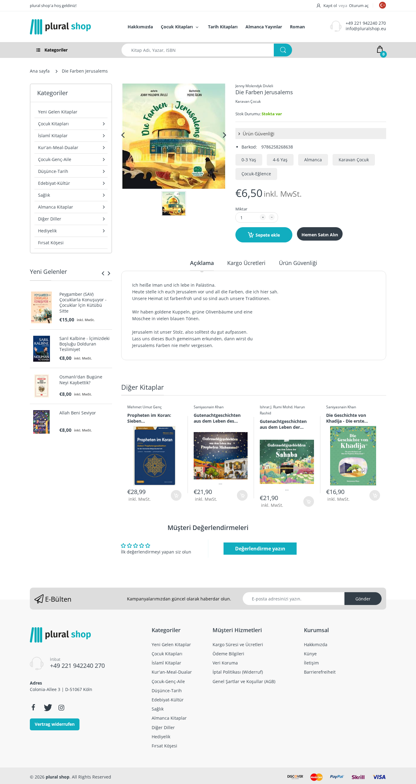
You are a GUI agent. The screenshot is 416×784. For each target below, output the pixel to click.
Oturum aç (358, 5)
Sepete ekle (268, 235)
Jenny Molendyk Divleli (254, 85)
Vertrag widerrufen (55, 724)
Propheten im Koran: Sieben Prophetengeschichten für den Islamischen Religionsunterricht (151, 418)
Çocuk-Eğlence (256, 174)
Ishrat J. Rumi (271, 407)
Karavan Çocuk (248, 101)
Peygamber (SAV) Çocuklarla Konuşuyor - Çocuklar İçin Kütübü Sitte (83, 303)
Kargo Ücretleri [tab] (246, 263)
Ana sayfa (40, 71)
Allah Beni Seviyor (77, 413)
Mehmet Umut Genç (144, 407)
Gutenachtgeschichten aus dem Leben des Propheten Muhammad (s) (218, 418)
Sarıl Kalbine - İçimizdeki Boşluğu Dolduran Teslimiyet (84, 344)
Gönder (363, 599)
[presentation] (103, 273)
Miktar (241, 209)
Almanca (313, 160)
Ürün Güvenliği (257, 134)
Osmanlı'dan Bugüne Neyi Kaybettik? (80, 379)
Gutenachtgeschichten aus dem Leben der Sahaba (283, 424)
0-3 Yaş (248, 160)
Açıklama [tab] (202, 263)
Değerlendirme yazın (260, 548)
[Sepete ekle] (176, 495)
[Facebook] (33, 707)
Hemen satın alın (319, 235)
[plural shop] (72, 26)
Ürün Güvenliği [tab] (298, 263)
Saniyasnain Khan (209, 407)
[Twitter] (47, 707)
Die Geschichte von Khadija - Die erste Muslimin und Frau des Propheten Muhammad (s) (350, 418)
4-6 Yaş (280, 160)
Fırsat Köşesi (51, 242)
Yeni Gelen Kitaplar (57, 112)
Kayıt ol (330, 5)
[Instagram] (61, 707)
